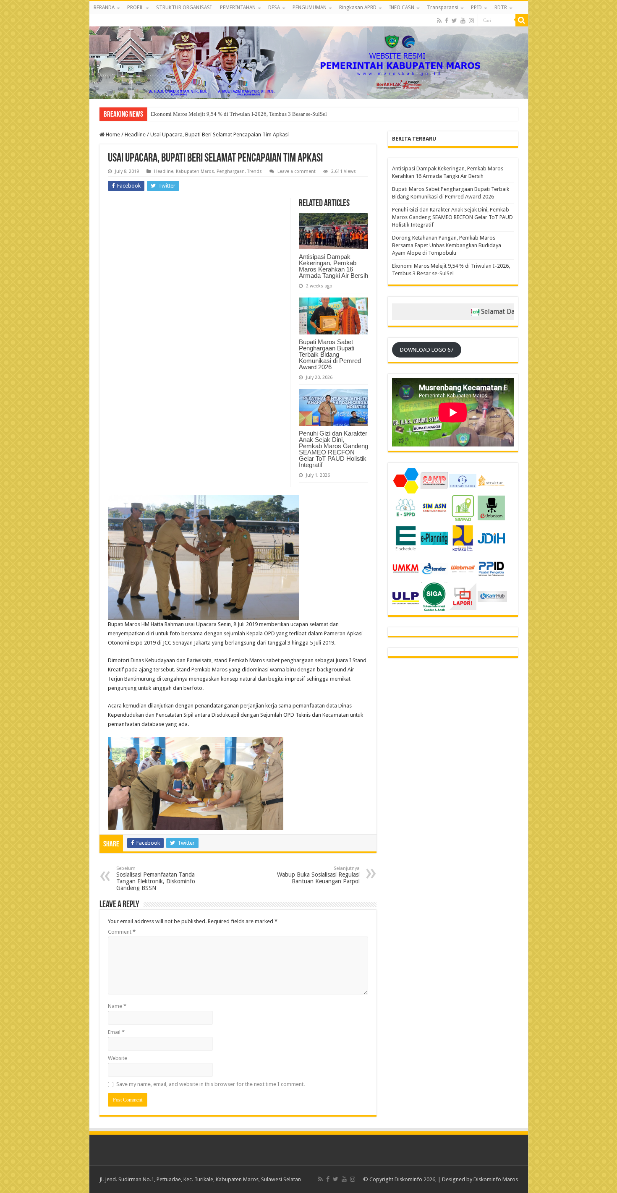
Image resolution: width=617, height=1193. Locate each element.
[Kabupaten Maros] (308, 56)
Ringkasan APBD (357, 7)
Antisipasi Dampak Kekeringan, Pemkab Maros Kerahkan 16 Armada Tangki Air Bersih (333, 266)
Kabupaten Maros (195, 171)
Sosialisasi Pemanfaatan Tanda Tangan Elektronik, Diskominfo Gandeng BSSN (155, 878)
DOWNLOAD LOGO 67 (426, 350)
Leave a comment (296, 171)
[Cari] (521, 20)
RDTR (500, 7)
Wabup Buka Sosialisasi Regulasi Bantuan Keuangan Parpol (318, 875)
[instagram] (471, 21)
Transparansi (442, 7)
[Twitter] (454, 21)
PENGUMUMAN (310, 7)
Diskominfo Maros (495, 1179)
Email (116, 1032)
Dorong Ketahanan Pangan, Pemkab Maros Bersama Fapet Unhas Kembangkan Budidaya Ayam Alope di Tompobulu (446, 245)
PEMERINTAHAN (238, 7)
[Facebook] (446, 21)
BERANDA (104, 7)
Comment (122, 932)
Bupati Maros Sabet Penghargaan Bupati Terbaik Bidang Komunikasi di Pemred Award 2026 (330, 354)
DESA (274, 7)
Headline (135, 134)
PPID (476, 7)
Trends (254, 171)
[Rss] (439, 21)
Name (117, 1006)
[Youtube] (463, 21)
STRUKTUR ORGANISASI (184, 7)
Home (112, 134)
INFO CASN (401, 7)
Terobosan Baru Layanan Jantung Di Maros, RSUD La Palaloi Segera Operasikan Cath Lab (253, 114)
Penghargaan (231, 171)
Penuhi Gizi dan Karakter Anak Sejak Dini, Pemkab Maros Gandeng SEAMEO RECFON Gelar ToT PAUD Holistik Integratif (333, 449)
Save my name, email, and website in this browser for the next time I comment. (210, 1084)
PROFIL (135, 7)
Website (117, 1058)
